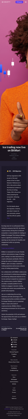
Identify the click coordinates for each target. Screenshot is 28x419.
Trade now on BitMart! (7, 248)
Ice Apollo (14, 153)
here (8, 218)
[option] (1, 414)
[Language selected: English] (12, 416)
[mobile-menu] (26, 2)
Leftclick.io (7, 409)
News (14, 157)
